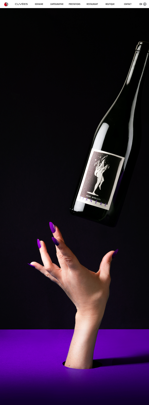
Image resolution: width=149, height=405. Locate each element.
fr (145, 4)
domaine (39, 4)
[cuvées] (6, 4)
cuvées (21, 4)
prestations (74, 4)
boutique (110, 4)
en (141, 4)
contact (127, 4)
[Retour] (142, 14)
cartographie (56, 4)
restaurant (92, 4)
